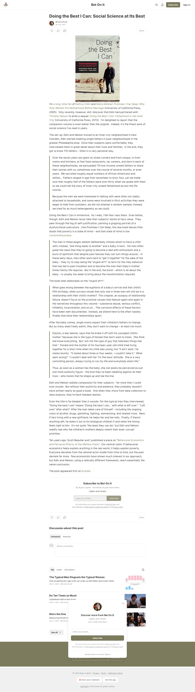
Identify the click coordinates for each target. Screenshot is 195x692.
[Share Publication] (162, 4)
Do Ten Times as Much (63, 595)
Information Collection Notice (96, 647)
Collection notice (115, 673)
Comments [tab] (55, 536)
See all (54, 632)
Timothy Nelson (58, 116)
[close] (123, 603)
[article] (97, 582)
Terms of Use (110, 644)
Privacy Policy (117, 647)
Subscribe (173, 4)
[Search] (156, 4)
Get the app (110, 680)
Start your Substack (90, 680)
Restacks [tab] (67, 536)
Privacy (96, 673)
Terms (103, 673)
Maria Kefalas (104, 104)
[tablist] (60, 536)
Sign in (186, 4)
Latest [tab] (59, 570)
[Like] (52, 30)
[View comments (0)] (58, 30)
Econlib (86, 471)
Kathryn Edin (82, 104)
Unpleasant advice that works (62, 599)
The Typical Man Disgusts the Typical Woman (77, 577)
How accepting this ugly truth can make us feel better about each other (81, 581)
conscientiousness (60, 235)
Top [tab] (52, 570)
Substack (84, 686)
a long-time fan (62, 104)
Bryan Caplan (61, 22)
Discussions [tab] (70, 570)
